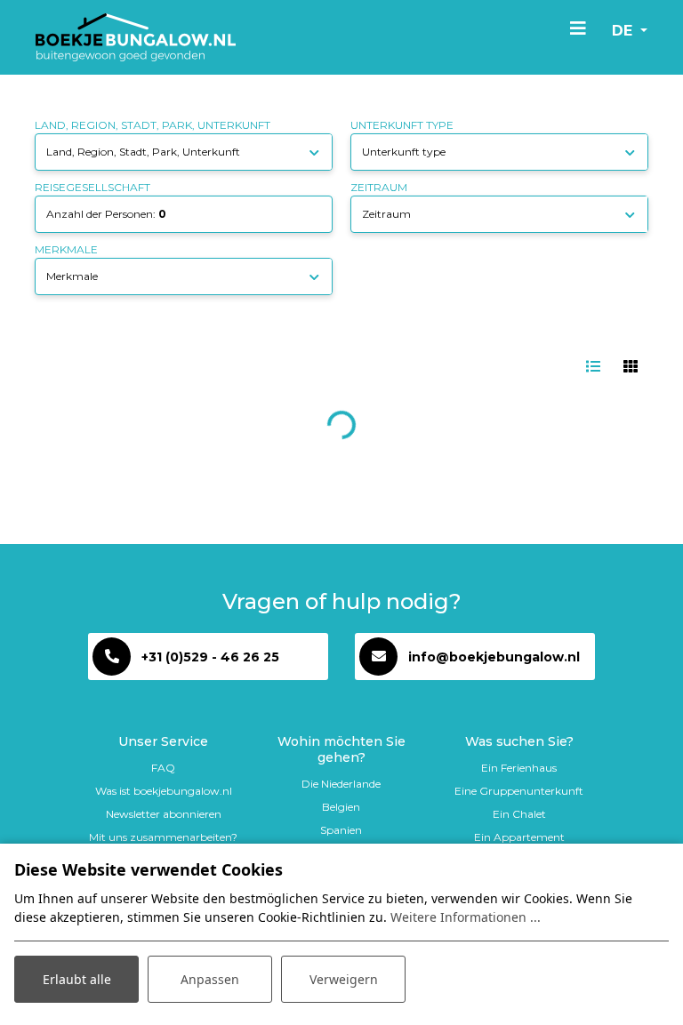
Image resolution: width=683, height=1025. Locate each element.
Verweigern (343, 979)
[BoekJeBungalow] (136, 37)
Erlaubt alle (77, 979)
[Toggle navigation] (578, 27)
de (624, 30)
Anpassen (210, 979)
